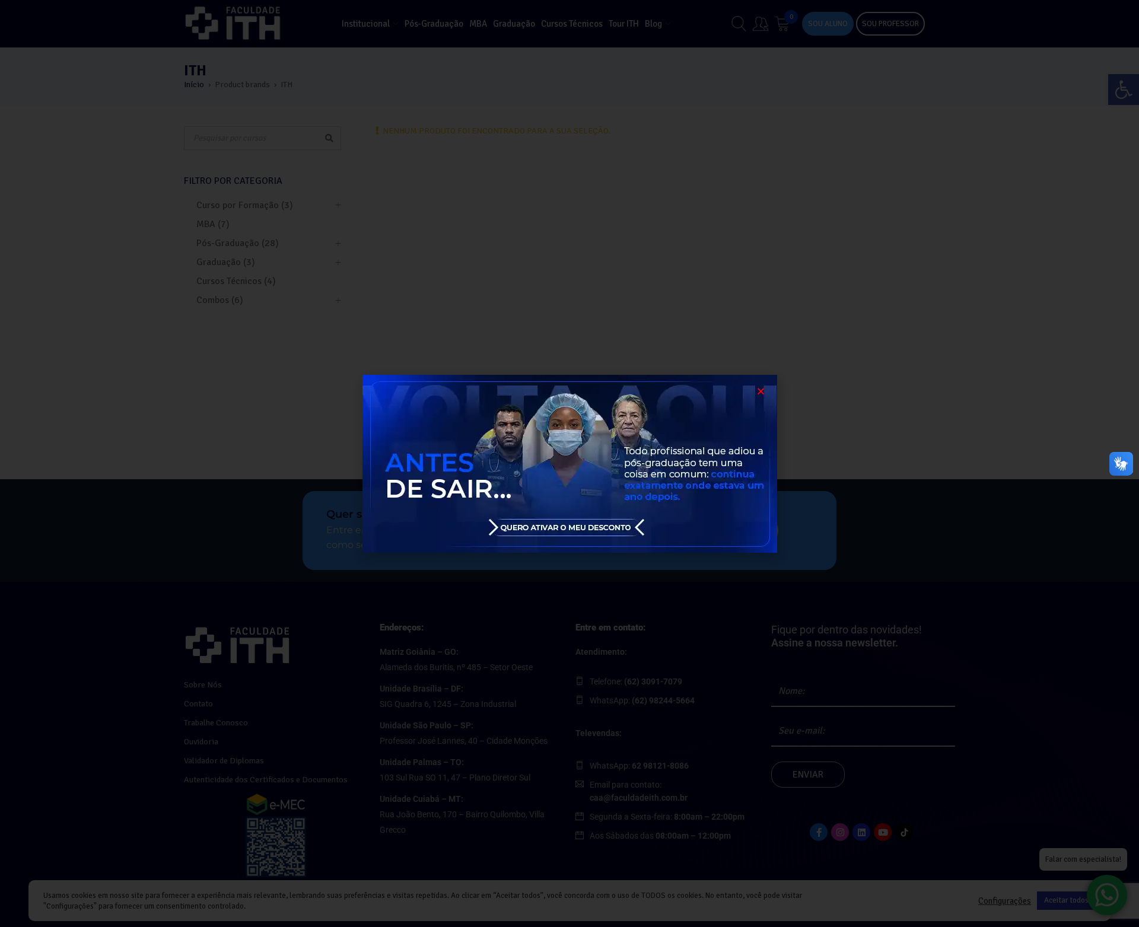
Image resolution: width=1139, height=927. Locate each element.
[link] (569, 464)
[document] (569, 463)
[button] (760, 391)
